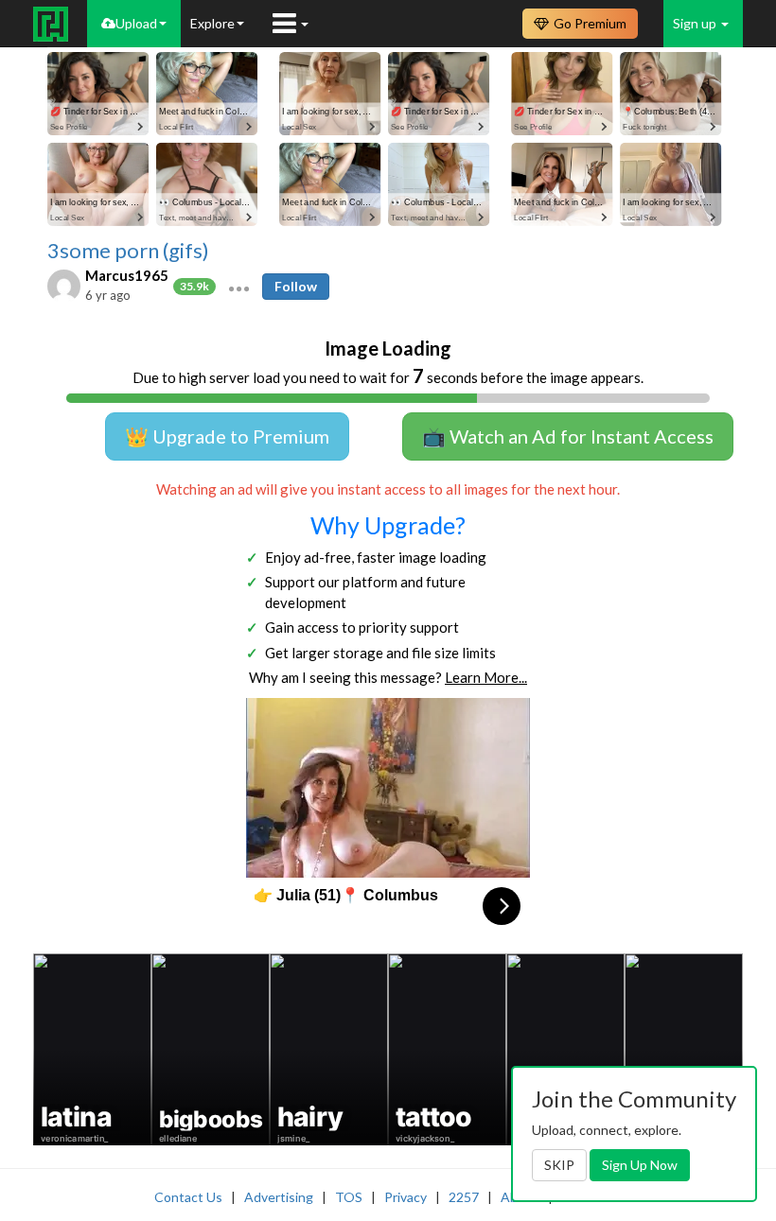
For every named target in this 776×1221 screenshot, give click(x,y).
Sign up (696, 23)
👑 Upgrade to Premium (227, 436)
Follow (295, 286)
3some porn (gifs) (128, 250)
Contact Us (188, 1197)
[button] (239, 286)
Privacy (405, 1197)
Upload (136, 23)
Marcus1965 (126, 275)
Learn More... (486, 677)
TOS (348, 1197)
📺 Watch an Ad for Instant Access (568, 436)
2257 (464, 1197)
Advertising (278, 1197)
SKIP (559, 1165)
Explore (212, 23)
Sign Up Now (640, 1165)
